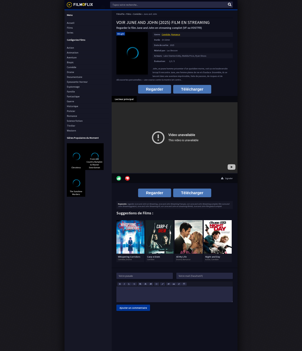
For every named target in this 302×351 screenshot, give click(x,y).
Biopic (70, 62)
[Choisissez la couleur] (162, 284)
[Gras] (119, 284)
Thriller (71, 125)
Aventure (72, 57)
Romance (72, 115)
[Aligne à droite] (150, 284)
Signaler (229, 178)
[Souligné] (129, 284)
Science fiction (75, 120)
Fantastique (73, 96)
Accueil (70, 22)
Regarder (154, 89)
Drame (70, 72)
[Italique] (124, 284)
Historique (72, 106)
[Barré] (134, 284)
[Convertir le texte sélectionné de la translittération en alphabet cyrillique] (179, 284)
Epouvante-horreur (77, 81)
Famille (71, 91)
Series (70, 32)
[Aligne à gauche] (140, 284)
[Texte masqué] (168, 284)
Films (70, 27)
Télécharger (192, 89)
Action (70, 47)
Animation (72, 52)
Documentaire (74, 76)
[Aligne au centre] (145, 284)
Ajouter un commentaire (133, 307)
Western (71, 130)
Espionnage (73, 86)
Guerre (70, 101)
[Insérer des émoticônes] (156, 284)
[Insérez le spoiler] (184, 284)
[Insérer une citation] (173, 284)
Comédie (71, 67)
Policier (71, 111)
